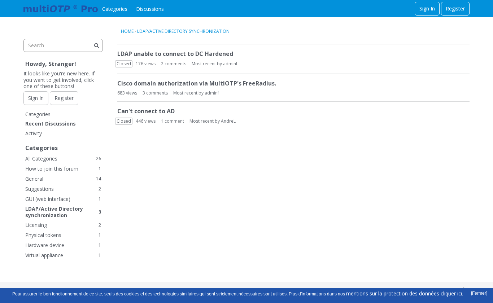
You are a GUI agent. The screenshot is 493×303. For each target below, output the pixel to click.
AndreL (228, 121)
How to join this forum (63, 168)
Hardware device (63, 245)
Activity (33, 133)
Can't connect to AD (146, 111)
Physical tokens (63, 235)
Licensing (63, 224)
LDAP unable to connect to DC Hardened (175, 54)
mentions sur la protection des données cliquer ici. (404, 293)
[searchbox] (63, 45)
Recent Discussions (50, 123)
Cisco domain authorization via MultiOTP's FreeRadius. (196, 83)
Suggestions (63, 188)
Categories (114, 8)
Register (455, 8)
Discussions (150, 8)
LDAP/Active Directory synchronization (63, 212)
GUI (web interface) (63, 199)
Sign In (427, 8)
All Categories (63, 158)
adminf (230, 64)
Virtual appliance (63, 255)
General (63, 178)
